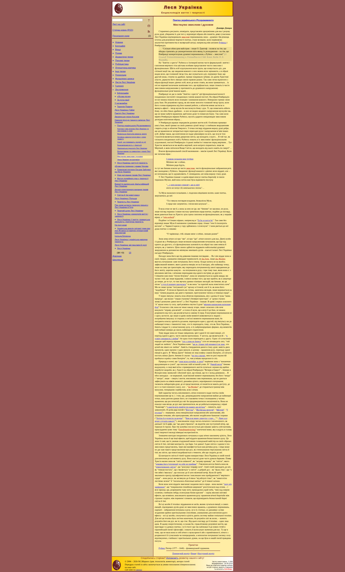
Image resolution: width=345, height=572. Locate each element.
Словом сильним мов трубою (179, 158)
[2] (130, 253)
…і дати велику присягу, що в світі (183, 184)
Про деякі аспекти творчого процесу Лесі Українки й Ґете (131, 206)
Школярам (118, 260)
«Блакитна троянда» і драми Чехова (131, 166)
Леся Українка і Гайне (124, 110)
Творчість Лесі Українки (128, 202)
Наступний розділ (206, 553)
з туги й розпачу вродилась (173, 284)
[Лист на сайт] (149, 26)
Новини (119, 42)
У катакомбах (121, 103)
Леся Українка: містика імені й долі (131, 245)
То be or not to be (205, 220)
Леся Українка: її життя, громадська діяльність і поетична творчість (132, 221)
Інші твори (120, 71)
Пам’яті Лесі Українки (124, 113)
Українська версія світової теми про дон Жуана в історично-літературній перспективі (132, 230)
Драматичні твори (124, 57)
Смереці (139, 570)
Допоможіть (172, 558)
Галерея (119, 86)
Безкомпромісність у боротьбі (129, 145)
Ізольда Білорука (123, 236)
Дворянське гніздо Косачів (127, 117)
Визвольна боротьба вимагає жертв (132, 134)
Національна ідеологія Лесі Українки (132, 148)
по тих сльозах (198, 355)
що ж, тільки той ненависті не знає (209, 344)
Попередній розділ (180, 553)
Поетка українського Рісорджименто (134, 126)
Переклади (120, 75)
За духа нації (123, 100)
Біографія (120, 46)
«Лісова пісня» (124, 96)
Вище (193, 553)
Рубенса (222, 42)
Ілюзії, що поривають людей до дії (131, 142)
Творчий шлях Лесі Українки (130, 211)
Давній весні (216, 364)
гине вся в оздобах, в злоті (191, 361)
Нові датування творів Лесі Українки (134, 175)
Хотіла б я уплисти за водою (169, 418)
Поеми (118, 53)
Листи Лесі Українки (125, 82)
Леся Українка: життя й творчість (132, 163)
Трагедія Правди (124, 107)
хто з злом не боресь (191, 341)
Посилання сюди (121, 36)
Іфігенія (220, 409)
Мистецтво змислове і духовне (130, 157)
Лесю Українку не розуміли (128, 160)
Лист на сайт (119, 24)
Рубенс (162, 548)
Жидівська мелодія (204, 409)
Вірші (118, 49)
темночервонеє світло (166, 466)
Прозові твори (122, 60)
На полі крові (121, 225)
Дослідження (121, 89)
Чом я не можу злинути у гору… (200, 418)
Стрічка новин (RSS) (123, 30)
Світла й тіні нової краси (128, 195)
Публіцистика (122, 64)
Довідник (117, 256)
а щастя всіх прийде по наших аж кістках (186, 406)
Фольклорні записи (124, 79)
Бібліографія (123, 93)
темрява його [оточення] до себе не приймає (176, 464)
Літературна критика (125, 68)
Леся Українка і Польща (126, 198)
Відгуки (189, 409)
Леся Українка (123, 248)
